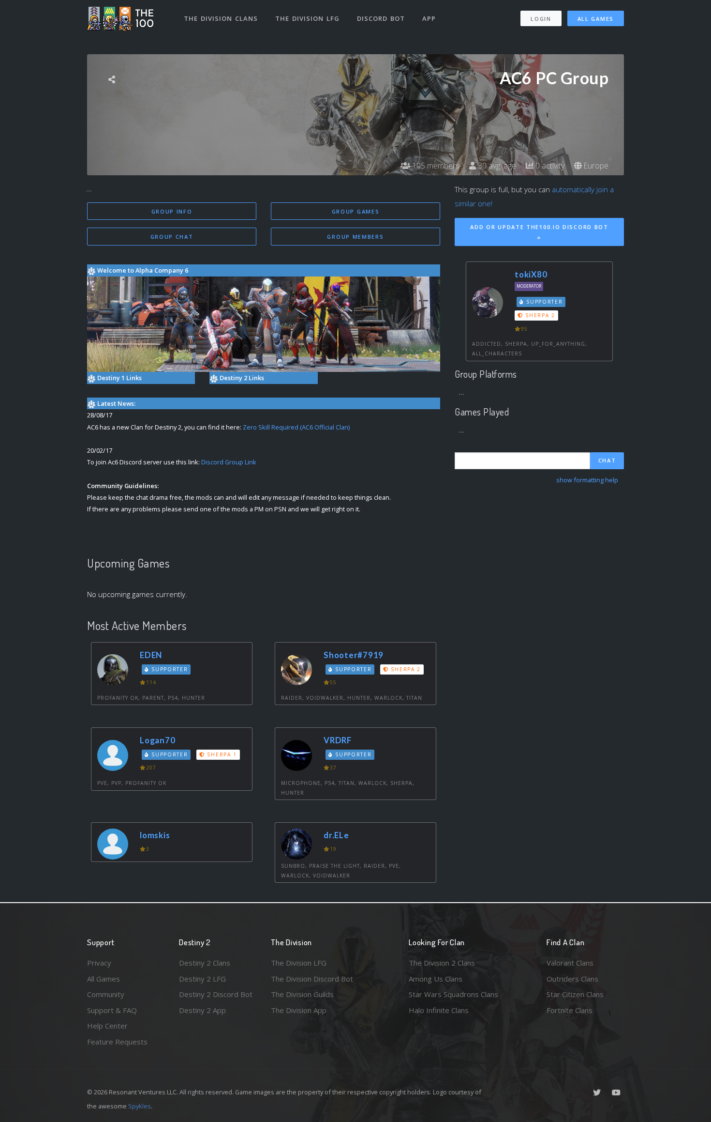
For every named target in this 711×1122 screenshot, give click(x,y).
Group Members (355, 236)
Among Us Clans (435, 979)
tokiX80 (531, 274)
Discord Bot (381, 18)
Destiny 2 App (202, 1010)
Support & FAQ (112, 1010)
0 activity (548, 165)
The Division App (298, 1010)
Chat (607, 460)
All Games (596, 18)
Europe (594, 165)
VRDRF (338, 740)
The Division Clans (221, 18)
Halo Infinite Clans (439, 1010)
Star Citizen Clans (575, 994)
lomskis (155, 835)
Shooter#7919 (354, 655)
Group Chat (171, 236)
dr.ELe (336, 835)
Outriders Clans (572, 979)
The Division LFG (307, 18)
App (429, 18)
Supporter (168, 669)
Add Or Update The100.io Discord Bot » (539, 232)
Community (105, 994)
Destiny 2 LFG (202, 979)
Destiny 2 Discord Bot (215, 994)
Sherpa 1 (221, 754)
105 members (434, 165)
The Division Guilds (302, 994)
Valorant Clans (570, 963)
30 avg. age (496, 165)
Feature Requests (117, 1041)
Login (541, 18)
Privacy (99, 963)
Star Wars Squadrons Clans (453, 994)
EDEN (151, 655)
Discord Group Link (228, 462)
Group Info (172, 211)
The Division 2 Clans (442, 963)
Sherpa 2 (405, 669)
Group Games (356, 211)
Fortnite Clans (569, 1010)
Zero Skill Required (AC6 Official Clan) (296, 427)
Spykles (139, 1106)
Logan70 (157, 740)
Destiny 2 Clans (204, 963)
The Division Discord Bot (312, 979)
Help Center (107, 1025)
